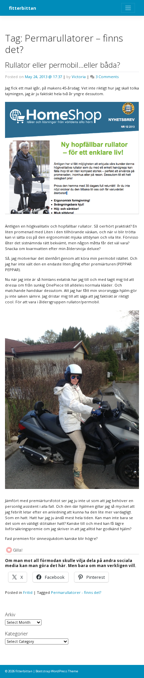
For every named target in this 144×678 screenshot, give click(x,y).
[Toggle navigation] (128, 8)
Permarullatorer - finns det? (76, 592)
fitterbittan (22, 8)
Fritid (27, 592)
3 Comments (107, 76)
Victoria (79, 76)
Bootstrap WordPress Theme (56, 671)
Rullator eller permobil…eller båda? (62, 65)
